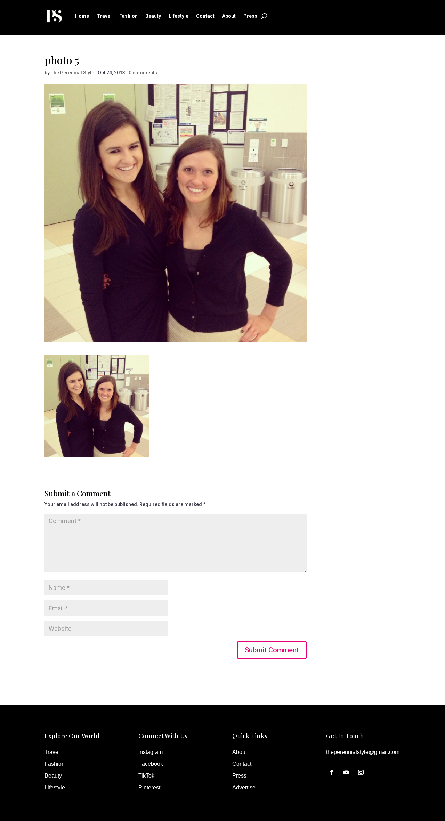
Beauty (153, 16)
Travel (104, 16)
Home (82, 16)
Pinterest (149, 787)
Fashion (128, 16)
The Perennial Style (72, 72)
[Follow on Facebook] (331, 772)
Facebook (150, 764)
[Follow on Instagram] (360, 772)
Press (250, 16)
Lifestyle (178, 16)
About (229, 16)
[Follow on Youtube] (346, 772)
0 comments (143, 72)
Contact (205, 16)
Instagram (150, 752)
